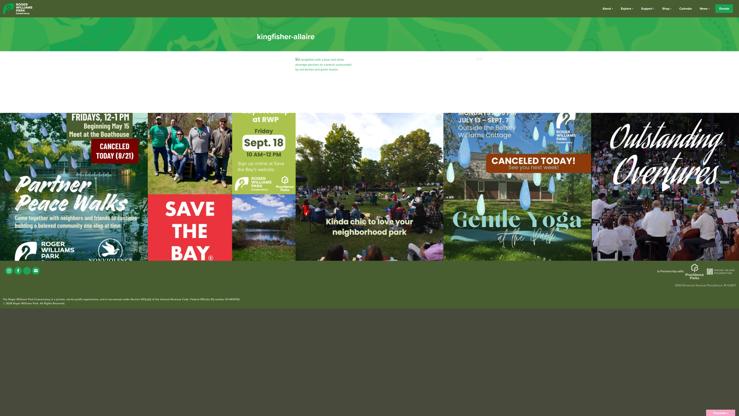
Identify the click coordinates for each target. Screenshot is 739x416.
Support (646, 9)
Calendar (685, 9)
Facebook (18, 271)
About (607, 9)
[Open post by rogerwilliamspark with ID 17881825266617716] (517, 187)
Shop (665, 9)
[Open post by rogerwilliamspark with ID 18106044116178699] (222, 187)
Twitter (27, 271)
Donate (724, 9)
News (704, 9)
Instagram (9, 271)
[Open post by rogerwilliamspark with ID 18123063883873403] (74, 187)
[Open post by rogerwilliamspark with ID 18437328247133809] (369, 187)
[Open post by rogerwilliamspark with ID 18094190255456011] (665, 187)
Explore (626, 9)
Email (36, 271)
